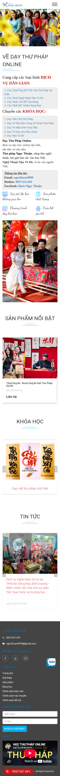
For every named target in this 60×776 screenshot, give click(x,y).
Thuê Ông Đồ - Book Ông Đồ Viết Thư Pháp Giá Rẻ (29, 384)
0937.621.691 (24, 181)
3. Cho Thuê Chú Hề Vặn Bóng (21, 101)
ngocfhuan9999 (23, 177)
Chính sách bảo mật (12, 691)
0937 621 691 (13, 637)
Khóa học (7, 686)
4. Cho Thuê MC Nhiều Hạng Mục (23, 105)
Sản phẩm (7, 682)
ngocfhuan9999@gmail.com (21, 643)
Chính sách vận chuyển (14, 695)
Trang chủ (7, 673)
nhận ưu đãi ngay (14, 728)
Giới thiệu (7, 677)
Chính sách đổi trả (11, 700)
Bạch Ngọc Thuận (30, 186)
